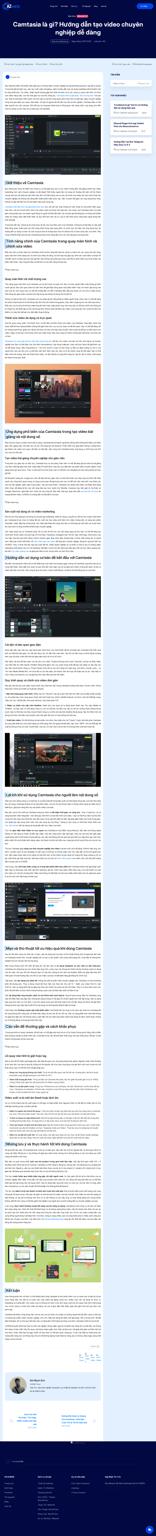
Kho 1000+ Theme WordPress (46, 1498)
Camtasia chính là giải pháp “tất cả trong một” (75, 95)
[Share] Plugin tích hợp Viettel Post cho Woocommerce (129, 125)
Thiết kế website (45, 1483)
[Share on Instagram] (98, 1358)
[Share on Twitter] (87, 1358)
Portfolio (8, 1492)
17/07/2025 (132, 150)
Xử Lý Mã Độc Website (48, 1518)
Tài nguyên (9, 1497)
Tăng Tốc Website (46, 1505)
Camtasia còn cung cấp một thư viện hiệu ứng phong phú (28, 341)
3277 (143, 131)
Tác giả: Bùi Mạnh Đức (24, 64)
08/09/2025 (133, 113)
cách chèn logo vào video (44, 541)
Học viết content (12, 825)
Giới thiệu (64, 6)
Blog (96, 6)
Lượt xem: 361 (99, 41)
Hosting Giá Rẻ (45, 1492)
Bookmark (147, 64)
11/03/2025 (132, 131)
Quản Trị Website (46, 1488)
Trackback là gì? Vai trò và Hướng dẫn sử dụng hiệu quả (131, 106)
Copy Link (126, 64)
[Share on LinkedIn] (93, 1358)
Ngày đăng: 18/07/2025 (81, 41)
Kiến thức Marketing (60, 41)
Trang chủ (54, 6)
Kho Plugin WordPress (48, 1509)
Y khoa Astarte (78, 1492)
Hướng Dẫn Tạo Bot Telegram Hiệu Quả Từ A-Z (128, 143)
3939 (144, 113)
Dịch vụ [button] (74, 6)
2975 (143, 150)
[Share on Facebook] (81, 1358)
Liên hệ (103, 6)
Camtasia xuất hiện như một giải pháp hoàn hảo (24, 207)
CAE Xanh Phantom (80, 1483)
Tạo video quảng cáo (20, 551)
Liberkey (75, 1488)
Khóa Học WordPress (48, 1514)
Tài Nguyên (86, 6)
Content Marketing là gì (53, 1219)
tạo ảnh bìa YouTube (89, 491)
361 (60, 64)
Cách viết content (64, 858)
